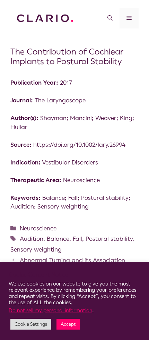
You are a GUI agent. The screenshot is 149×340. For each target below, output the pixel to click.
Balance (58, 238)
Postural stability (109, 238)
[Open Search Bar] (110, 18)
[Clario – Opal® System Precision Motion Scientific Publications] (45, 17)
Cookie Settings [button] (31, 324)
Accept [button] (68, 324)
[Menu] (129, 18)
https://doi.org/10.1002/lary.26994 (79, 144)
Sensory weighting (36, 249)
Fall (77, 238)
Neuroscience (38, 228)
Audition (31, 238)
